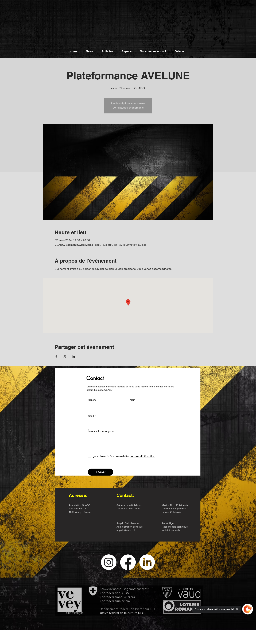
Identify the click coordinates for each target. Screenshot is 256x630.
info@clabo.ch (134, 505)
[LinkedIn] (147, 562)
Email (91, 416)
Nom (132, 400)
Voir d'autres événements (128, 107)
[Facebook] (128, 562)
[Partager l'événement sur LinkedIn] (73, 356)
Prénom (92, 400)
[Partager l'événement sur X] (65, 356)
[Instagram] (109, 562)
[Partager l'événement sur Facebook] (56, 356)
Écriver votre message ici (101, 431)
